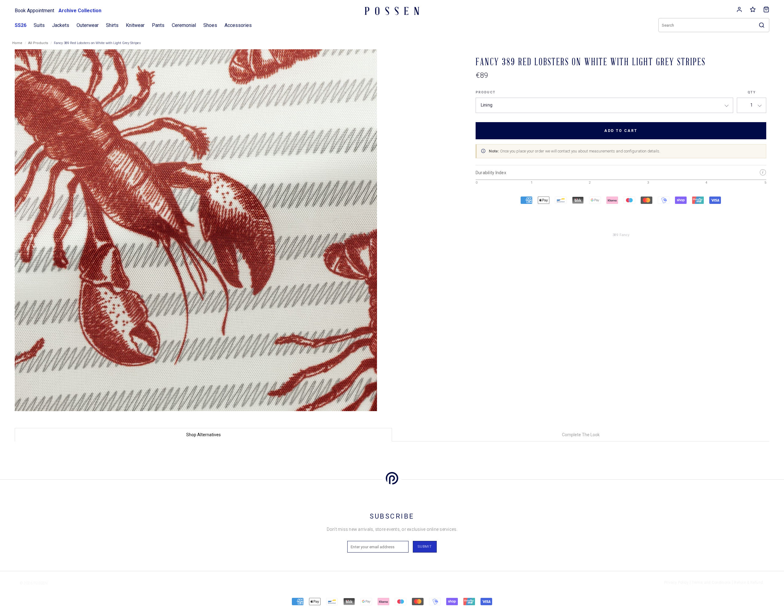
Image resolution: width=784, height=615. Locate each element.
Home (17, 43)
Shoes (210, 25)
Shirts (112, 25)
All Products (38, 43)
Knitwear (135, 25)
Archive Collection (79, 10)
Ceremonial (184, 25)
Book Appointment (34, 10)
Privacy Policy (676, 582)
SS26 (20, 25)
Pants (158, 25)
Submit (425, 547)
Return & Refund (748, 582)
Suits (39, 25)
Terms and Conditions (711, 582)
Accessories (238, 25)
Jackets (60, 25)
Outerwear (88, 25)
